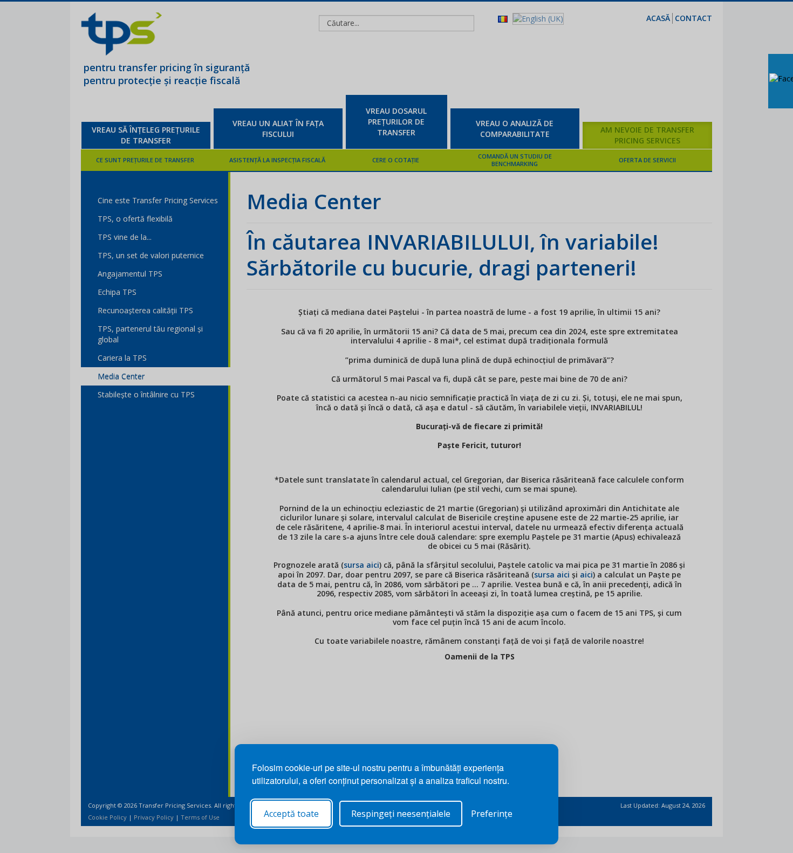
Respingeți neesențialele (400, 814)
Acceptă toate (291, 814)
